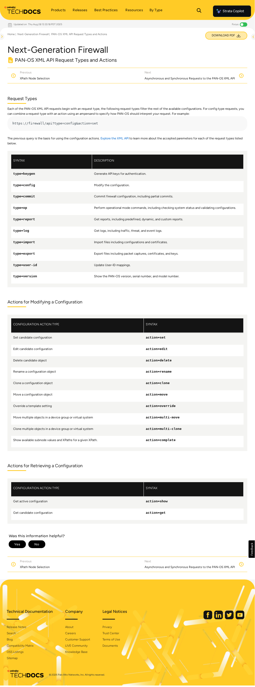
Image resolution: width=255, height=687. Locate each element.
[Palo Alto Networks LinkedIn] (219, 618)
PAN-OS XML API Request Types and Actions (79, 34)
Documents (110, 645)
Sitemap (12, 658)
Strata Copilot (233, 11)
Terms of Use (111, 639)
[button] (252, 549)
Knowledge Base (76, 652)
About (69, 627)
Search (11, 633)
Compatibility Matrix (20, 645)
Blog (10, 639)
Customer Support (77, 639)
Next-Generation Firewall (33, 34)
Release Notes (16, 627)
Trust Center (110, 633)
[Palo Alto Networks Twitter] (229, 618)
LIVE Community (76, 645)
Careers (70, 633)
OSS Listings (15, 652)
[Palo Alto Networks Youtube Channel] (240, 618)
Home (11, 34)
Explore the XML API (115, 138)
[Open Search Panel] (199, 11)
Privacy (107, 627)
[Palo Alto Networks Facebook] (208, 618)
